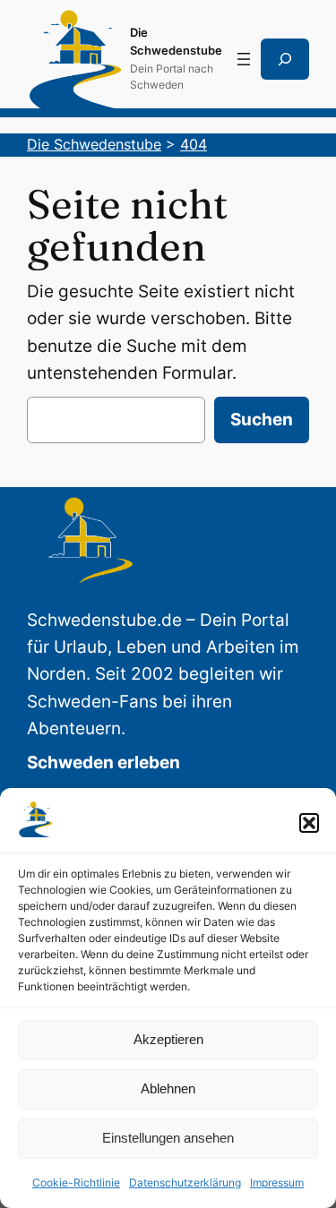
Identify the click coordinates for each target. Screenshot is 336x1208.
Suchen (261, 419)
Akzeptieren (168, 1039)
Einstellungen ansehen (168, 1137)
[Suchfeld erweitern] (285, 59)
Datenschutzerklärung (185, 1182)
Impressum (277, 1182)
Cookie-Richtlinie (76, 1182)
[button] (309, 823)
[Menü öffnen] (243, 59)
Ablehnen (168, 1088)
